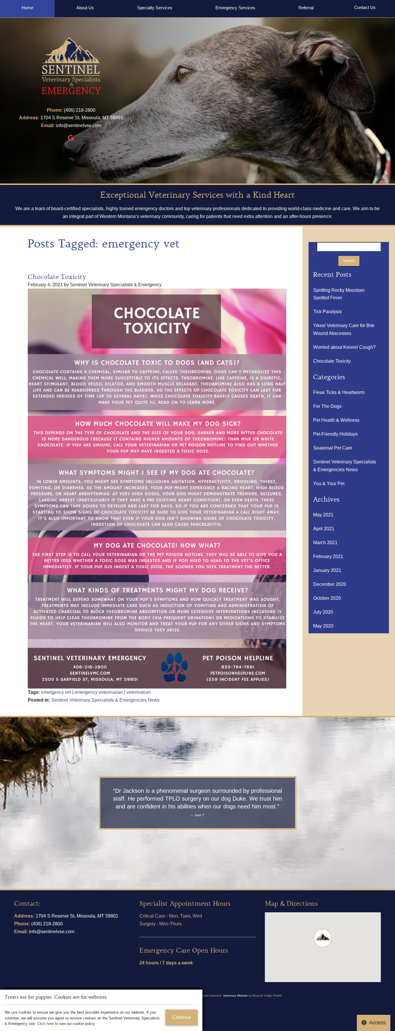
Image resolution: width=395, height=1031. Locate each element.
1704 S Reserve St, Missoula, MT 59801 (81, 117)
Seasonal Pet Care (332, 447)
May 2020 (323, 625)
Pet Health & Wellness (336, 420)
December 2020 (329, 584)
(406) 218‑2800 (79, 110)
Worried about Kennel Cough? (344, 347)
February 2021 (328, 556)
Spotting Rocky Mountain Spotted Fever (339, 294)
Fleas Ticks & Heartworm (339, 392)
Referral (305, 7)
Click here (45, 1023)
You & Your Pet (328, 483)
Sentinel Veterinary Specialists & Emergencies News (105, 700)
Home (27, 7)
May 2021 (323, 514)
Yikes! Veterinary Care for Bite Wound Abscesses (343, 329)
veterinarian (138, 692)
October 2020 (327, 598)
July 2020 (323, 612)
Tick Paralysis (327, 311)
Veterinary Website (235, 995)
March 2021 (325, 542)
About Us (85, 7)
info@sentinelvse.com (78, 125)
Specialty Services (154, 7)
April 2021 (323, 528)
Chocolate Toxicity (57, 277)
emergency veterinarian (99, 692)
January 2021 (327, 570)
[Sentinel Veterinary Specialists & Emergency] (71, 66)
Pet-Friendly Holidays (335, 434)
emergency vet (56, 692)
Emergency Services (235, 7)
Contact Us (365, 7)
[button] (322, 938)
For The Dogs (327, 406)
